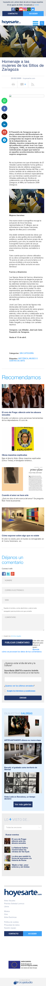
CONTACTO (13, 13)
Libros (6, 906)
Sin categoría (27, 353)
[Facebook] (4, 573)
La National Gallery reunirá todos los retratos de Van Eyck (20, 850)
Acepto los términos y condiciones (21, 691)
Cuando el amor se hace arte (15, 495)
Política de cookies (11, 922)
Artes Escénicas (10, 917)
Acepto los (12, 636)
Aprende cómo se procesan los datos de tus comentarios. (22, 650)
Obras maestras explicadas (14, 455)
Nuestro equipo (10, 928)
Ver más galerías (23, 804)
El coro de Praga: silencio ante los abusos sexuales (21, 413)
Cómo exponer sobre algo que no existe (20, 535)
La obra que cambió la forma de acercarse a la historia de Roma (22, 858)
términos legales (16, 636)
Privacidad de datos (12, 925)
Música (7, 911)
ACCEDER (33, 13)
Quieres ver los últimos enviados (19, 686)
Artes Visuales (9, 900)
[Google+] (13, 573)
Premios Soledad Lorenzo (14, 903)
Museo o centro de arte (23, 359)
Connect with (7, 569)
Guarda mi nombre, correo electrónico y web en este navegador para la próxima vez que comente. (20, 609)
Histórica (23, 358)
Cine (6, 914)
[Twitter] (8, 573)
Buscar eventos (12, 835)
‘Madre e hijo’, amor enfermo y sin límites (20, 866)
